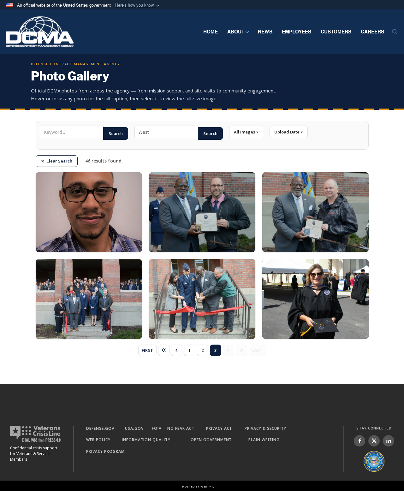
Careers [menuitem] (372, 31)
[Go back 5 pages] (163, 350)
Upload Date (287, 132)
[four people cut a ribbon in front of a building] (202, 299)
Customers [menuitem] (336, 31)
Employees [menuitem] (296, 31)
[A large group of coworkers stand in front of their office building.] (89, 299)
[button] (138, 5)
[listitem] (359, 441)
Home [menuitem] (210, 31)
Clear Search (59, 161)
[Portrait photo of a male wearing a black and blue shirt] (89, 212)
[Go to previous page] (176, 350)
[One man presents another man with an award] (202, 212)
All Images (245, 132)
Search (116, 133)
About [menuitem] (235, 31)
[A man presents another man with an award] (315, 212)
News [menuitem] (265, 31)
